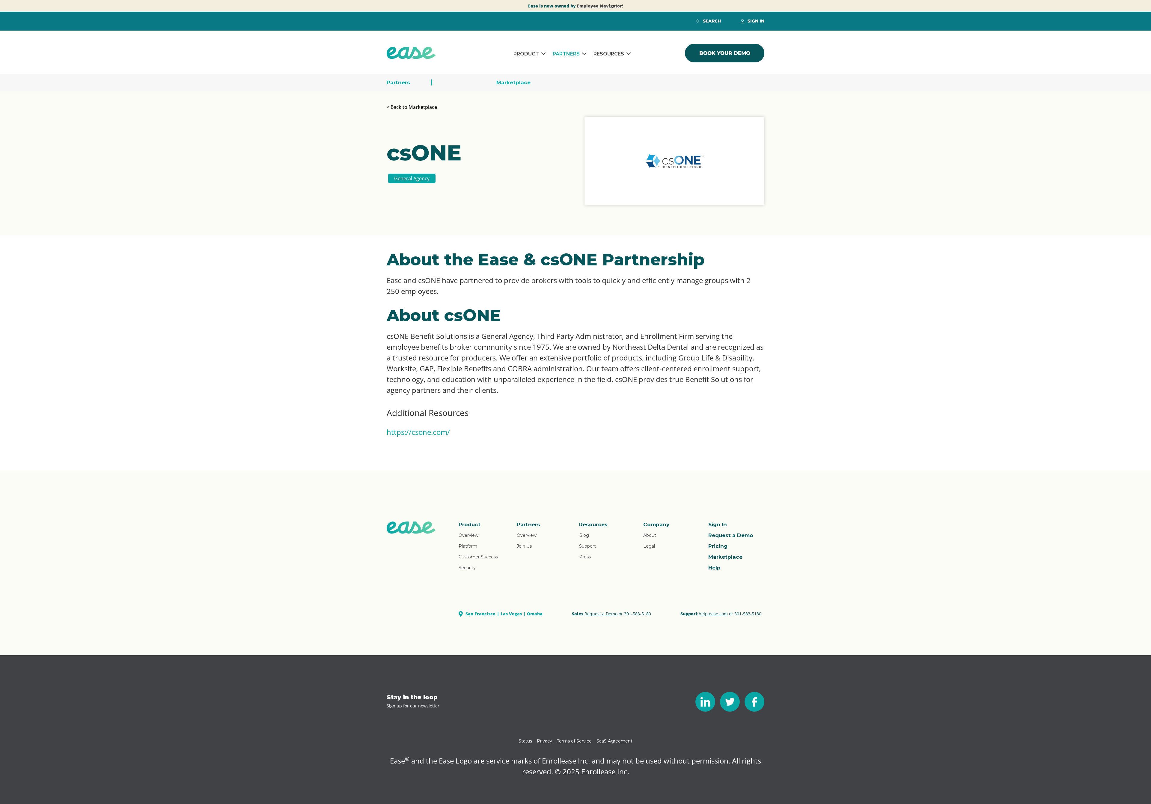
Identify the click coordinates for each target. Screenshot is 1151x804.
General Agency (412, 178)
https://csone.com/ (418, 432)
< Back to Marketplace (412, 107)
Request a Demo (730, 535)
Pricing (717, 546)
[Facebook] (754, 702)
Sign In (717, 525)
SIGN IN (756, 21)
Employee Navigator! (600, 6)
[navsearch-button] (698, 21)
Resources (608, 54)
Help (714, 568)
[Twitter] (730, 702)
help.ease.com (713, 614)
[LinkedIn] (705, 702)
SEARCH (712, 21)
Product (526, 54)
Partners (566, 54)
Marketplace (513, 82)
